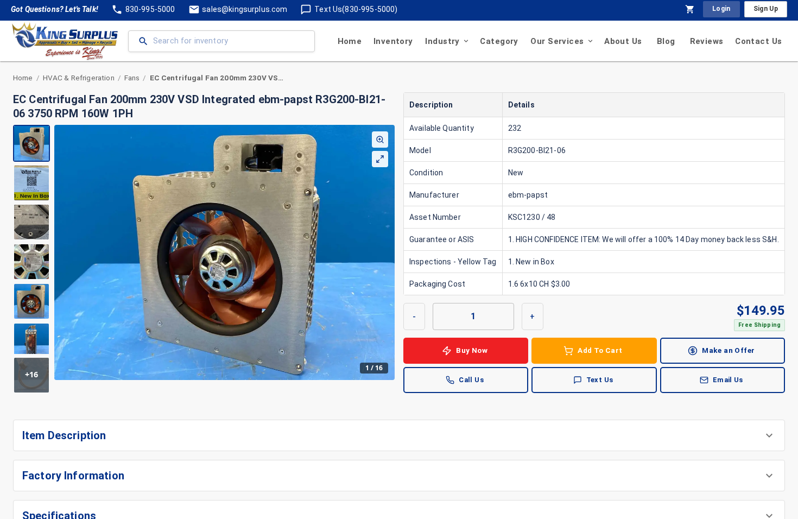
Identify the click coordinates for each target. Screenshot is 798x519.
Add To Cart (600, 350)
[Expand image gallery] (380, 159)
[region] (204, 259)
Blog (666, 41)
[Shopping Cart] (690, 9)
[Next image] (386, 252)
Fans (132, 77)
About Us (623, 41)
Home (350, 41)
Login (721, 8)
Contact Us (758, 41)
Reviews (707, 41)
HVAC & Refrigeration (79, 77)
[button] (399, 435)
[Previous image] (63, 252)
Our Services (557, 41)
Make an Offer (728, 350)
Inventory (393, 41)
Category (499, 41)
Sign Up (765, 8)
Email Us (728, 380)
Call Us (471, 380)
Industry (442, 41)
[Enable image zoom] (380, 139)
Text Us (599, 380)
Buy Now (471, 350)
